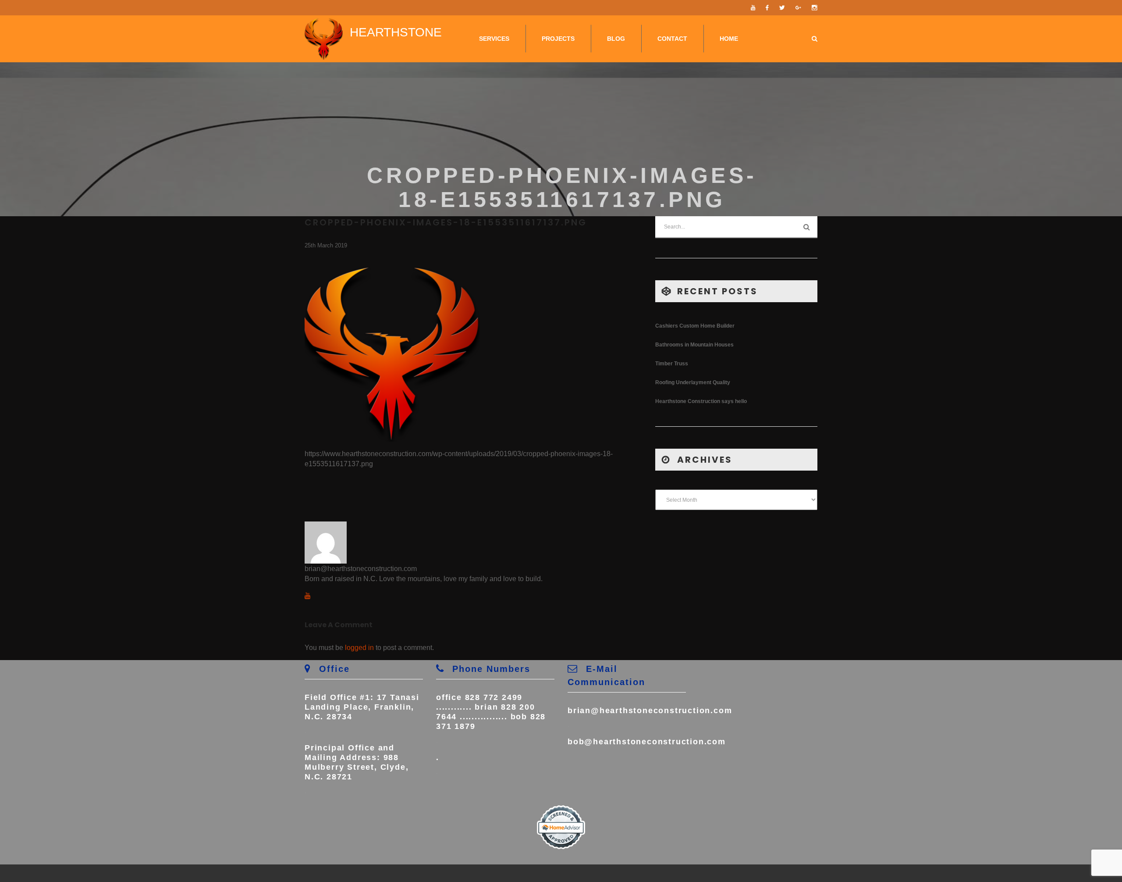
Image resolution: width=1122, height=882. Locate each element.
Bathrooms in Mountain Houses (694, 345)
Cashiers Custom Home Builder (695, 326)
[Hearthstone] (324, 39)
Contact (672, 38)
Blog (616, 38)
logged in (359, 647)
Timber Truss (671, 364)
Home (729, 38)
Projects (558, 38)
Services (494, 38)
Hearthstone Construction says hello (701, 401)
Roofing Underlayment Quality (692, 382)
